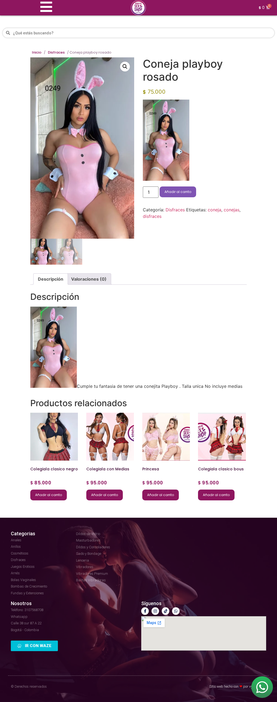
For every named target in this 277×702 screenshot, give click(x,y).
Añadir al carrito (177, 191)
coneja (214, 209)
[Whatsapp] (176, 611)
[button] (125, 66)
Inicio (36, 52)
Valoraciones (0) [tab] (89, 279)
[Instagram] (155, 611)
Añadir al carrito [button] (48, 495)
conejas (231, 209)
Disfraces (56, 52)
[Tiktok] (165, 611)
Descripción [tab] (50, 279)
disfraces (152, 216)
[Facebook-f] (145, 611)
